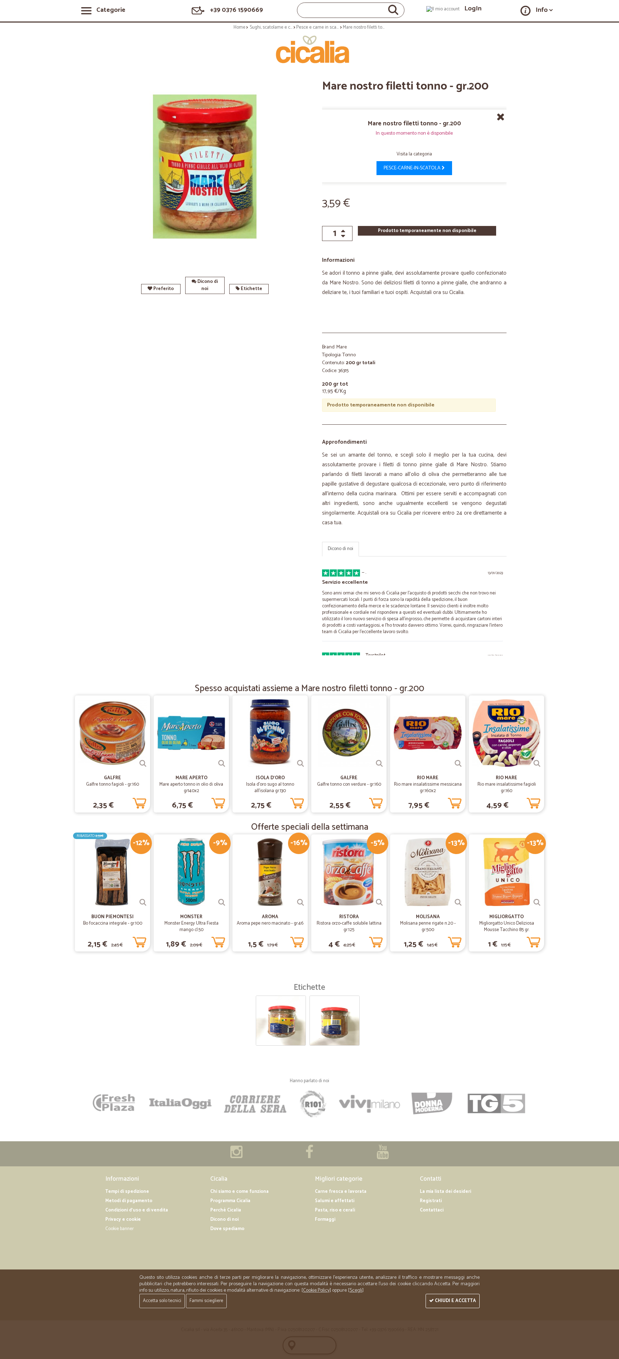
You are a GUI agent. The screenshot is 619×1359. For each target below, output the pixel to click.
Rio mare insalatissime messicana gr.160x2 (428, 788)
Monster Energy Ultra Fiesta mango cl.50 (191, 927)
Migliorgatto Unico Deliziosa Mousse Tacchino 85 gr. (506, 927)
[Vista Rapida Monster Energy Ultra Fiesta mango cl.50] (221, 902)
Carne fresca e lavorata (340, 1191)
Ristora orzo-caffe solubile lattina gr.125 (349, 927)
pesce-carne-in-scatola (413, 168)
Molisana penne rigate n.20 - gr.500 (428, 927)
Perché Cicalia (225, 1210)
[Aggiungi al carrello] (139, 802)
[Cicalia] (310, 49)
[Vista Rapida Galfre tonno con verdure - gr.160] (379, 763)
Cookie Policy (316, 1290)
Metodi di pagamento (128, 1201)
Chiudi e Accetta (455, 1301)
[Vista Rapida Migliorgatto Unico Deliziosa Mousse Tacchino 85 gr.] (537, 902)
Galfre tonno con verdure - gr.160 (349, 784)
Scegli (356, 1290)
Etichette (251, 289)
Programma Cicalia (230, 1201)
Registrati (431, 1201)
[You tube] (382, 1156)
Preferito (163, 289)
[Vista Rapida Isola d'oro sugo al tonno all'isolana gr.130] (300, 763)
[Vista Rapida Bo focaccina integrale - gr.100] (143, 902)
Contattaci (431, 1210)
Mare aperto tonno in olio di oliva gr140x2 (191, 788)
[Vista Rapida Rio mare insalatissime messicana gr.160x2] (458, 763)
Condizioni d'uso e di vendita (136, 1210)
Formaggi (325, 1219)
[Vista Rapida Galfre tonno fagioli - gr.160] (143, 763)
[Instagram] (236, 1156)
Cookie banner (119, 1229)
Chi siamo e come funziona (239, 1191)
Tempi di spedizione (127, 1191)
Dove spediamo (227, 1229)
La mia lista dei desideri (445, 1191)
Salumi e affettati (334, 1201)
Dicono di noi (207, 285)
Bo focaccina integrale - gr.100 (112, 923)
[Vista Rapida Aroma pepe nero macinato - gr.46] (300, 902)
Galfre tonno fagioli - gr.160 (112, 784)
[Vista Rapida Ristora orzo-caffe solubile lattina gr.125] (379, 902)
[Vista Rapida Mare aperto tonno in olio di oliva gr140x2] (221, 763)
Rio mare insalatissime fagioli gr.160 (507, 788)
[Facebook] (309, 1156)
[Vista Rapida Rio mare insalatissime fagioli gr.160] (537, 763)
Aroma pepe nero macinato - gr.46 (270, 923)
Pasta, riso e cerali (335, 1210)
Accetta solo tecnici (162, 1301)
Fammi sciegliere (206, 1301)
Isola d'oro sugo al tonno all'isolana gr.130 (270, 788)
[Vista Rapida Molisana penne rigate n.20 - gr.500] (458, 902)
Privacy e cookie (123, 1219)
